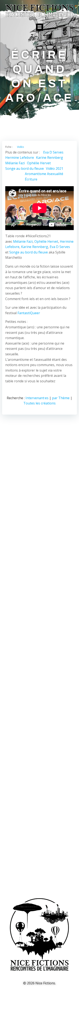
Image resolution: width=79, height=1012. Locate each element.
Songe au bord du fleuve (24, 168)
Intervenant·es (36, 398)
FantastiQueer (28, 313)
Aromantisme (35, 173)
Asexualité (55, 173)
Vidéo (20, 147)
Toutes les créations (39, 403)
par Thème (61, 398)
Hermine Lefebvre (19, 157)
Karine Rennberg (49, 157)
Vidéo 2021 (54, 168)
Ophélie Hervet (39, 163)
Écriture (31, 179)
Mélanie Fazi (15, 163)
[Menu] (39, 27)
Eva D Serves (53, 152)
